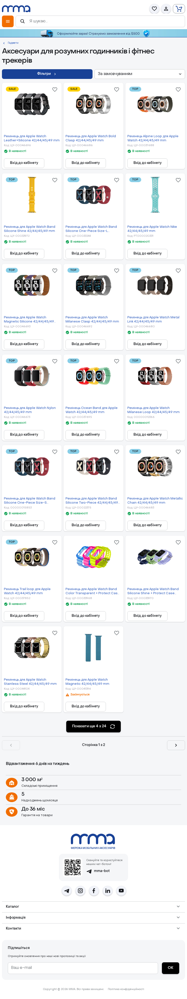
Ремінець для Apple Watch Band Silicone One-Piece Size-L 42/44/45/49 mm (91, 229)
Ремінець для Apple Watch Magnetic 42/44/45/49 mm (87, 682)
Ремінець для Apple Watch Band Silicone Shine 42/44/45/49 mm (29, 229)
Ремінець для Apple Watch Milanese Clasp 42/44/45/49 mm (92, 319)
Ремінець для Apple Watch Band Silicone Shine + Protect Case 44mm (153, 592)
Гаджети (13, 43)
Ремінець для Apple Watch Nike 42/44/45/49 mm (152, 229)
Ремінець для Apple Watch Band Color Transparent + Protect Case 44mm (92, 592)
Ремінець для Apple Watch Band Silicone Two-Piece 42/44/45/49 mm (91, 501)
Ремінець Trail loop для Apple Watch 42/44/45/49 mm (27, 591)
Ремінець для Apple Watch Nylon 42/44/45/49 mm (30, 410)
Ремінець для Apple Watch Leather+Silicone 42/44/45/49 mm (32, 138)
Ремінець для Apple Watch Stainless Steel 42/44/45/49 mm (30, 682)
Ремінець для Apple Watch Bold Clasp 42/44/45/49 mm (90, 138)
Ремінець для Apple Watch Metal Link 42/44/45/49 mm (153, 319)
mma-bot (102, 871)
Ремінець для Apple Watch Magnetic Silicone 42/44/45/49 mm (29, 320)
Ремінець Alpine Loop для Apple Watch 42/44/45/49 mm (152, 138)
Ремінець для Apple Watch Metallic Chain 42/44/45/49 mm (155, 500)
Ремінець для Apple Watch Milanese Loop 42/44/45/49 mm (153, 410)
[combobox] (139, 74)
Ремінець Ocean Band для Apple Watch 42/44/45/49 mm (91, 410)
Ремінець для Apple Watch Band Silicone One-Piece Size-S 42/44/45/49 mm (29, 501)
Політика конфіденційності (126, 989)
